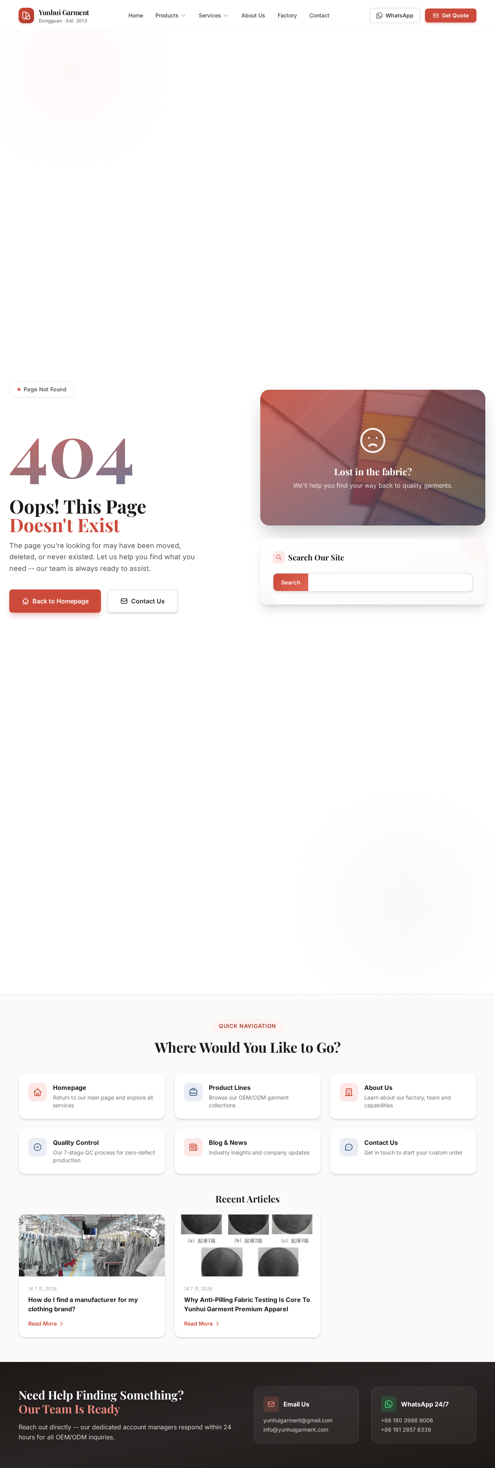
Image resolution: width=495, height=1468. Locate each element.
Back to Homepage (60, 601)
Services (210, 15)
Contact (319, 15)
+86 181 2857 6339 (406, 1429)
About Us (253, 15)
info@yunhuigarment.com (295, 1429)
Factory (287, 15)
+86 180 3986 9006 (407, 1420)
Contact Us (148, 601)
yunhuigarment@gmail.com (298, 1420)
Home (135, 15)
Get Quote (455, 15)
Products (167, 15)
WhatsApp (399, 15)
